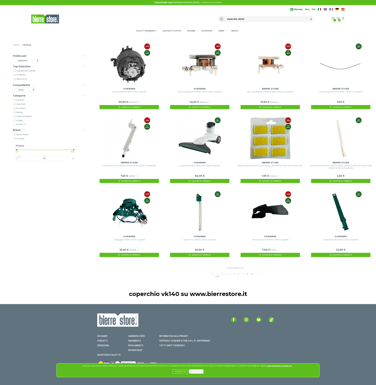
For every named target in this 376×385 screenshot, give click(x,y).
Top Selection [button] (22, 66)
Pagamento (134, 341)
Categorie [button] (19, 95)
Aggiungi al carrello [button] (130, 107)
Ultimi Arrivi (21, 79)
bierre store (22, 134)
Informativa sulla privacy (173, 336)
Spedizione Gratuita (25, 71)
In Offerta (20, 75)
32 (252, 274)
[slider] (16, 150)
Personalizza (180, 371)
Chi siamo (102, 336)
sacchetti (21, 104)
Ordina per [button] (20, 55)
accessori (21, 108)
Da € (18, 156)
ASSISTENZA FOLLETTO (109, 355)
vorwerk (20, 138)
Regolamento (135, 345)
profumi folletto (24, 116)
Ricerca (27, 45)
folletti (19, 120)
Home (16, 45)
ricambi (20, 100)
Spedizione (103, 345)
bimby (19, 112)
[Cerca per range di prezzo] (73, 158)
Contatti (102, 341)
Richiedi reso (135, 350)
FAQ (313, 9)
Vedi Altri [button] (21, 124)
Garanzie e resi (136, 336)
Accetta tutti (196, 371)
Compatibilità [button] (21, 85)
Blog (307, 9)
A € (44, 156)
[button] (317, 366)
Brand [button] (16, 130)
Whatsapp (298, 9)
